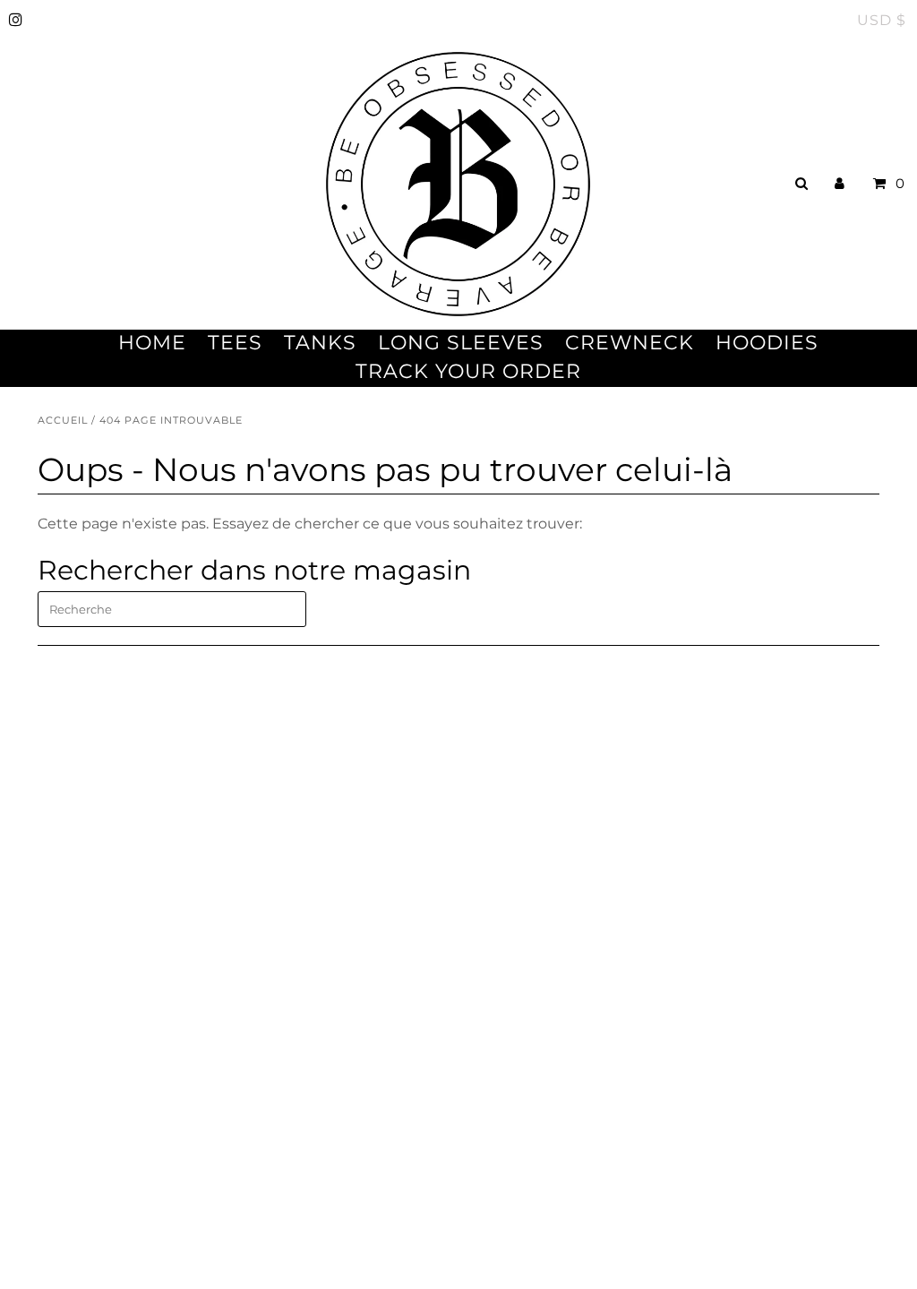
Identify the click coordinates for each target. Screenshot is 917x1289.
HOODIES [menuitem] (767, 343)
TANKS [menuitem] (320, 343)
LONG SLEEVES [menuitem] (461, 343)
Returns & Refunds (106, 1025)
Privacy (63, 1070)
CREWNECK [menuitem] (629, 343)
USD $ (881, 20)
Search (62, 1093)
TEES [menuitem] (235, 343)
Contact (66, 978)
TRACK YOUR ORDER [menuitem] (468, 371)
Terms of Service (96, 1047)
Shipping (70, 1001)
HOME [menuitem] (152, 343)
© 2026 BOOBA (83, 1232)
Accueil (63, 420)
